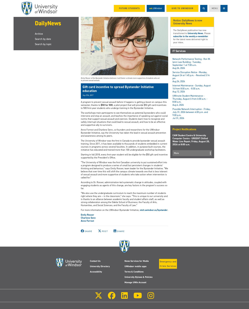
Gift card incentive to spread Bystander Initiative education (118, 89)
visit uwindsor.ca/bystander (154, 210)
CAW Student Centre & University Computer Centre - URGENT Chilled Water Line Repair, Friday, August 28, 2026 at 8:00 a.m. (191, 140)
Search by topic (43, 44)
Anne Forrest (87, 220)
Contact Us (95, 261)
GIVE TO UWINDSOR (182, 8)
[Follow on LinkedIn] (124, 297)
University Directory (100, 266)
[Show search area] (203, 8)
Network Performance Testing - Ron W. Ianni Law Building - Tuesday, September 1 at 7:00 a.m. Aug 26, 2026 (191, 63)
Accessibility (96, 271)
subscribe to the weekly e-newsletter (190, 36)
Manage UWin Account (135, 282)
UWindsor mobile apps (135, 266)
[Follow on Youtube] (138, 297)
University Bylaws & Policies (138, 277)
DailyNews (48, 23)
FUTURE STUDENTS (129, 8)
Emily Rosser (87, 214)
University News (195, 33)
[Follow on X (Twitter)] (98, 297)
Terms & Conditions (134, 271)
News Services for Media (136, 261)
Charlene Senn (88, 217)
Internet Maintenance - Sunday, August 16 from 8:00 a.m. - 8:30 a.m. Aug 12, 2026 (191, 88)
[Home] (39, 8)
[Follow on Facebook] (111, 297)
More (176, 153)
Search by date (43, 39)
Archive (39, 34)
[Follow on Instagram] (151, 297)
